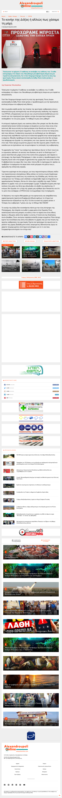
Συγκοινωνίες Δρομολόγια (44, 766)
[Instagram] (16, 784)
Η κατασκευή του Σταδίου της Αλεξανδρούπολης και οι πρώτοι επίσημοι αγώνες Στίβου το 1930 (10, 267)
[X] (8, 784)
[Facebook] (4, 784)
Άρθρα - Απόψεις (12, 16)
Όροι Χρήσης (17, 774)
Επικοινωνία (44, 774)
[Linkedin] (12, 784)
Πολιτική (22, 16)
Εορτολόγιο (17, 769)
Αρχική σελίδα (30, 241)
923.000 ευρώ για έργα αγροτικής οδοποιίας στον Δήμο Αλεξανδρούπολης (36, 455)
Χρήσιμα (17, 771)
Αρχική (3, 16)
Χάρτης (44, 769)
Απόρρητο (44, 771)
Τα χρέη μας (9, 668)
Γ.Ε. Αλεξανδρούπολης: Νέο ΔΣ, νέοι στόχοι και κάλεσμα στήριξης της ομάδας (51, 253)
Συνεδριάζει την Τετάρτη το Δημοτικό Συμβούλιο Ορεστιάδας (32, 492)
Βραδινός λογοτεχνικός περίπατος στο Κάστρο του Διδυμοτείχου (34, 485)
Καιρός (44, 763)
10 (6, 719)
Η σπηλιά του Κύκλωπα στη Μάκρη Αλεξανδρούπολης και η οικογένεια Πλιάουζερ (50, 267)
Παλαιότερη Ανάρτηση (51, 241)
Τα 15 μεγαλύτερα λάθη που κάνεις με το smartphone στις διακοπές (30, 631)
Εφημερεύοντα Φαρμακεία (17, 766)
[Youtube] (24, 784)
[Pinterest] (20, 784)
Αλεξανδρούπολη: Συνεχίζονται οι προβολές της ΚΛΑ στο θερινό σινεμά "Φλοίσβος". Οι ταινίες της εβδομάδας (30, 253)
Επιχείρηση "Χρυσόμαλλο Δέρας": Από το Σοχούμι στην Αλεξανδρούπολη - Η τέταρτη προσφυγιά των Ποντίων (30, 266)
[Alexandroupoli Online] (31, 8)
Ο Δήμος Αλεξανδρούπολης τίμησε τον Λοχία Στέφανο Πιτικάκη (10, 253)
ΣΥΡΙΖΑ (30, 16)
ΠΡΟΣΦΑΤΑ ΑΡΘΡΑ (10, 450)
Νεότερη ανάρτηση (9, 241)
